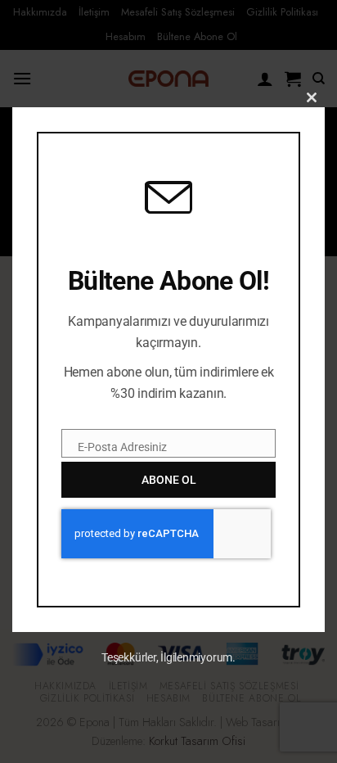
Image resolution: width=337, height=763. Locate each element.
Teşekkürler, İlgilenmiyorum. (168, 657)
